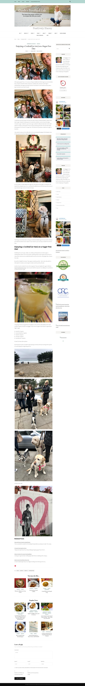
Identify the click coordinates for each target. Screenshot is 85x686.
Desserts (31, 588)
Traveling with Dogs (31, 570)
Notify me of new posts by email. (33, 673)
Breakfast (31, 611)
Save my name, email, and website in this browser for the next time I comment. (32, 667)
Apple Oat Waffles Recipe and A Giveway (33, 614)
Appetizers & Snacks (47, 611)
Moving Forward (63, 33)
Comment (16, 650)
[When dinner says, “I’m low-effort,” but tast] (67, 115)
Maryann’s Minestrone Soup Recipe (20, 591)
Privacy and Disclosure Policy (35, 1)
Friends (49, 33)
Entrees (18, 633)
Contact (23, 1)
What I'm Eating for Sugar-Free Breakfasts (23, 554)
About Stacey (58, 191)
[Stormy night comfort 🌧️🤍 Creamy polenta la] (59, 123)
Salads (22, 612)
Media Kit (27, 1)
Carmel (18, 570)
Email (29, 661)
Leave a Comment (39, 51)
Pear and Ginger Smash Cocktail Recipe (22, 542)
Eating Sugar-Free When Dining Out (21, 560)
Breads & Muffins (33, 610)
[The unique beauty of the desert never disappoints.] (67, 108)
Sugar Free (26, 570)
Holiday (49, 613)
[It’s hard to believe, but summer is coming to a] (59, 108)
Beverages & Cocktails (31, 43)
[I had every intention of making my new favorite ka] (59, 115)
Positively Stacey (42, 28)
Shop (47, 35)
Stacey (27, 51)
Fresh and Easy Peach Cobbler (33, 591)
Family (44, 33)
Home (15, 1)
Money (35, 633)
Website (42, 661)
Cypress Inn (21, 570)
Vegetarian (47, 589)
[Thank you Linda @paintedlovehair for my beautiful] (67, 123)
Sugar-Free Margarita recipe (20, 268)
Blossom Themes (51, 684)
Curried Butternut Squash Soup (47, 592)
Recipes (32, 33)
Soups (22, 589)
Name (15, 661)
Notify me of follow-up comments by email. (19, 673)
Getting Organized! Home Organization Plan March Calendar (47, 635)
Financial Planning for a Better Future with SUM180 (33, 636)
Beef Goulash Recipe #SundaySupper (20, 636)
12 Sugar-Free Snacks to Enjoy (20, 548)
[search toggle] (70, 1)
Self (20, 33)
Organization (48, 631)
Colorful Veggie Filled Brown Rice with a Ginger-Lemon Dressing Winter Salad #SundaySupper (20, 617)
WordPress (58, 684)
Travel (38, 33)
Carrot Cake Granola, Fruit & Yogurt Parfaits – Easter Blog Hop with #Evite (47, 617)
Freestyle (25, 33)
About (19, 1)
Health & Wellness (40, 35)
